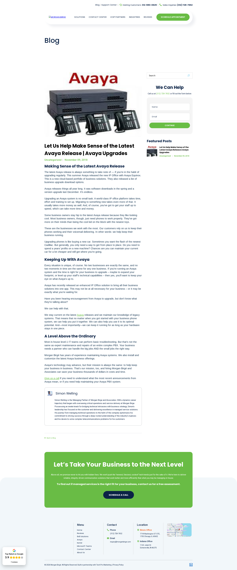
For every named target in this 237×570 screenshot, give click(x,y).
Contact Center (98, 17)
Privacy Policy (118, 565)
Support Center (109, 4)
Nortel (79, 543)
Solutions (79, 17)
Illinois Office (146, 530)
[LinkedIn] (191, 564)
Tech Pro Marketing (103, 565)
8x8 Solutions (82, 536)
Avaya (80, 315)
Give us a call (51, 378)
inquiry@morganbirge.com (120, 542)
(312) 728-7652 (163, 93)
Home (79, 530)
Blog (97, 4)
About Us (81, 552)
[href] (179, 530)
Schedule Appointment (173, 17)
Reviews (148, 17)
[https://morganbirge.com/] (57, 17)
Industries (134, 17)
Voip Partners (117, 17)
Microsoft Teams (84, 546)
